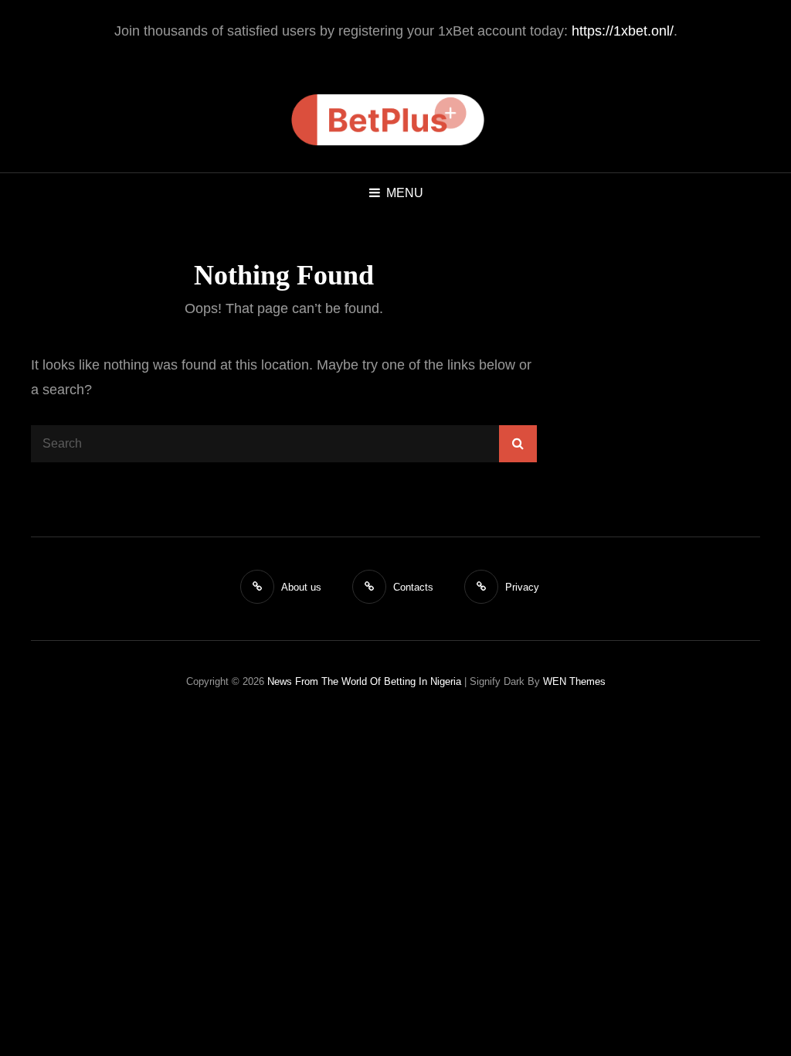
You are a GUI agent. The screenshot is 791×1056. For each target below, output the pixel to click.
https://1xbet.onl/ (623, 31)
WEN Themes (574, 681)
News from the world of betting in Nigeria (364, 681)
